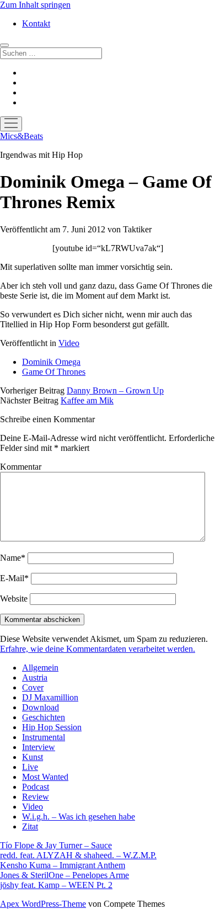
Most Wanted (45, 777)
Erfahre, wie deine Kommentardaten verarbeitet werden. (97, 648)
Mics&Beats (21, 136)
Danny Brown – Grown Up (115, 390)
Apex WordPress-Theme (43, 903)
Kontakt (36, 23)
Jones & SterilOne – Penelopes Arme (64, 875)
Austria (34, 677)
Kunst (32, 757)
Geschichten (43, 717)
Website (14, 598)
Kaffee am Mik (87, 400)
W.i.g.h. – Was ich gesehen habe (78, 816)
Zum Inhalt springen (35, 4)
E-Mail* (14, 578)
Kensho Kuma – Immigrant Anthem (62, 865)
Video (68, 343)
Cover (33, 687)
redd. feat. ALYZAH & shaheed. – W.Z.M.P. (78, 855)
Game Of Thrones (53, 371)
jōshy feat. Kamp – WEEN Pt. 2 (56, 885)
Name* (12, 557)
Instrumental (43, 737)
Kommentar (20, 466)
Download (40, 707)
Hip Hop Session (52, 727)
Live (30, 767)
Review (35, 796)
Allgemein (40, 667)
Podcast (35, 786)
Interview (38, 747)
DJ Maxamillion (50, 697)
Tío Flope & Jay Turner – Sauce (56, 845)
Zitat (30, 826)
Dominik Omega (51, 361)
